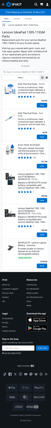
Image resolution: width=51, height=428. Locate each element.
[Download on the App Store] (37, 320)
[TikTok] (4, 374)
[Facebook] (10, 374)
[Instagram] (20, 374)
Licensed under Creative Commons (25, 415)
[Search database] (36, 4)
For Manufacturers (35, 297)
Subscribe (42, 348)
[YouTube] (25, 374)
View (42, 105)
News (29, 305)
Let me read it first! (12, 353)
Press (29, 301)
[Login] (47, 4)
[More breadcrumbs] (3, 24)
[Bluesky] (36, 374)
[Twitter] (15, 374)
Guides (17, 18)
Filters (20, 77)
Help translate (23, 366)
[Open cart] (41, 4)
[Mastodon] (31, 374)
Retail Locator (32, 293)
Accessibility (7, 318)
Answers (28, 18)
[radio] (42, 77)
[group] (44, 77)
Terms (4, 326)
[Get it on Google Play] (37, 328)
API (3, 301)
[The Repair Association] (46, 374)
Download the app (36, 313)
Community (32, 284)
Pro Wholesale (33, 289)
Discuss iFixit (7, 293)
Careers (5, 297)
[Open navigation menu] (3, 4)
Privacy (5, 322)
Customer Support (10, 289)
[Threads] (41, 374)
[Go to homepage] (15, 4)
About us (6, 284)
